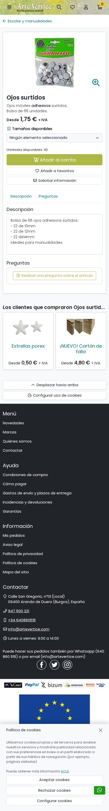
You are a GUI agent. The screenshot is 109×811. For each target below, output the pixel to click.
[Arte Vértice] (34, 7)
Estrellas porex (28, 346)
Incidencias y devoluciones (27, 502)
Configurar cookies (54, 800)
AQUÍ (65, 771)
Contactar (13, 450)
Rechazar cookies (54, 790)
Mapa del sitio (16, 572)
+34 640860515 (22, 620)
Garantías (12, 511)
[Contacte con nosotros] (99, 790)
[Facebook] (42, 664)
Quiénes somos (17, 441)
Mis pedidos (14, 535)
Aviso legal (13, 544)
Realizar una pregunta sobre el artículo (57, 275)
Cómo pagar (15, 483)
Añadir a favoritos (57, 170)
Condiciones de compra (25, 474)
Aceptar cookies (54, 779)
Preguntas (48, 196)
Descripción (21, 196)
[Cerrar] (100, 730)
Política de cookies (20, 562)
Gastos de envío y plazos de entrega (37, 493)
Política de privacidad (23, 553)
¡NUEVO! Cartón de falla (81, 349)
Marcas (9, 432)
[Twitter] (54, 664)
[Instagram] (67, 664)
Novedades (13, 423)
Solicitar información (56, 180)
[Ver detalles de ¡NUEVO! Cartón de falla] (81, 327)
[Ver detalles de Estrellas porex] (28, 327)
